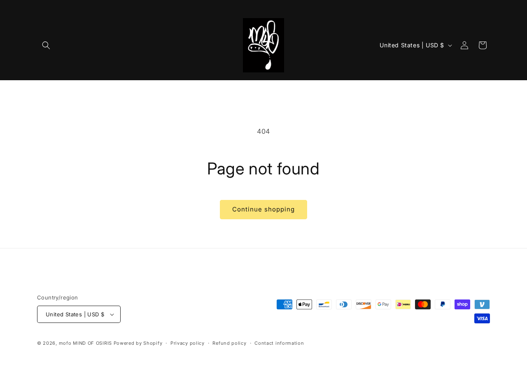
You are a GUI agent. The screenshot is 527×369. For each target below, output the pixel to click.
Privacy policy (187, 343)
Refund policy (229, 343)
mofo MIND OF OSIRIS (85, 343)
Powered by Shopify (138, 343)
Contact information (279, 343)
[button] (46, 45)
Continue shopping (263, 209)
